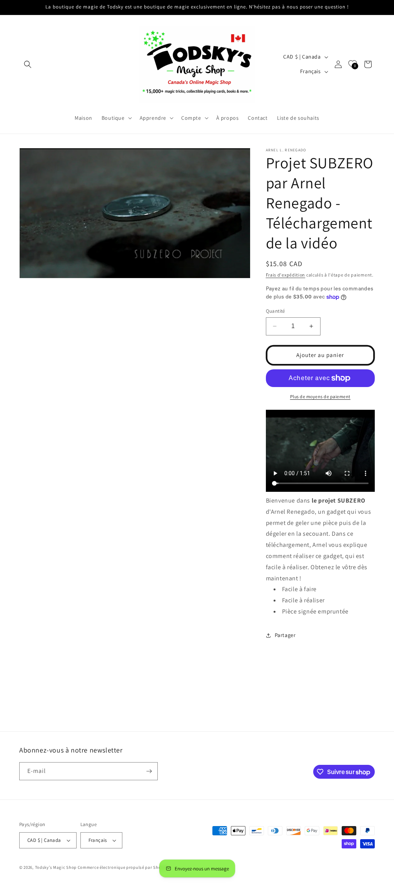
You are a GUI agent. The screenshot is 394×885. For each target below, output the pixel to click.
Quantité (275, 311)
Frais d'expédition (286, 275)
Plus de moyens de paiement (320, 396)
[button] (27, 64)
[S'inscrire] (148, 771)
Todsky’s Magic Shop (56, 867)
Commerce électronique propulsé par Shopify (123, 867)
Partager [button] (285, 635)
